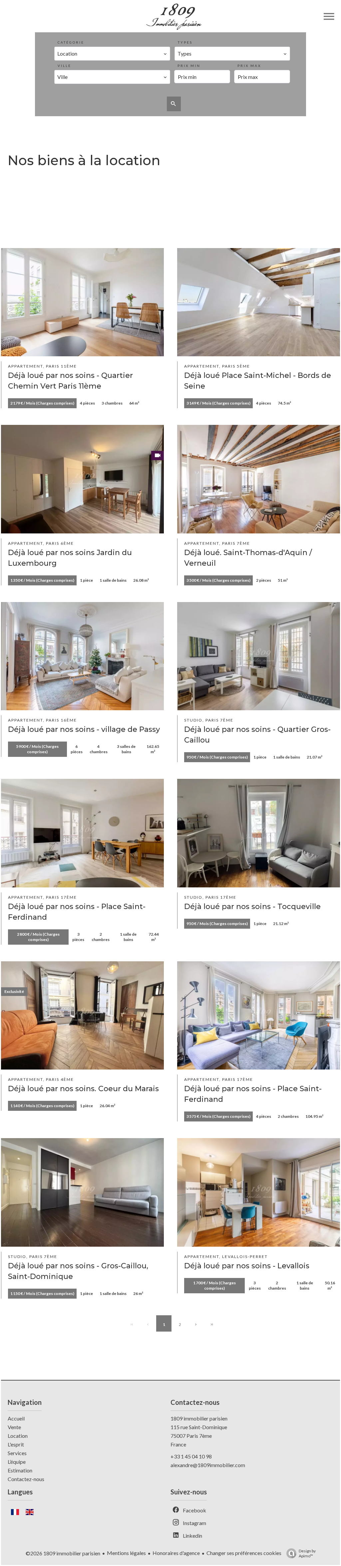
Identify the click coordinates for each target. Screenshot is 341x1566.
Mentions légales (126, 1553)
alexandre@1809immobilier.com (207, 1465)
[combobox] (112, 53)
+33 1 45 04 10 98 (191, 1456)
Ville (64, 66)
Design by (307, 1553)
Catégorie (71, 42)
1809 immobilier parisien (198, 1418)
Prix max (249, 66)
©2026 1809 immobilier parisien (63, 1553)
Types (185, 42)
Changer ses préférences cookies (243, 1553)
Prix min (188, 66)
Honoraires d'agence (176, 1553)
